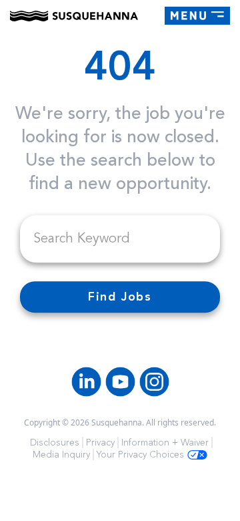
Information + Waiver (165, 442)
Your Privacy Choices (140, 454)
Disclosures (54, 442)
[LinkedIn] (86, 382)
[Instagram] (154, 382)
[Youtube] (120, 382)
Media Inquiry (61, 454)
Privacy (100, 442)
